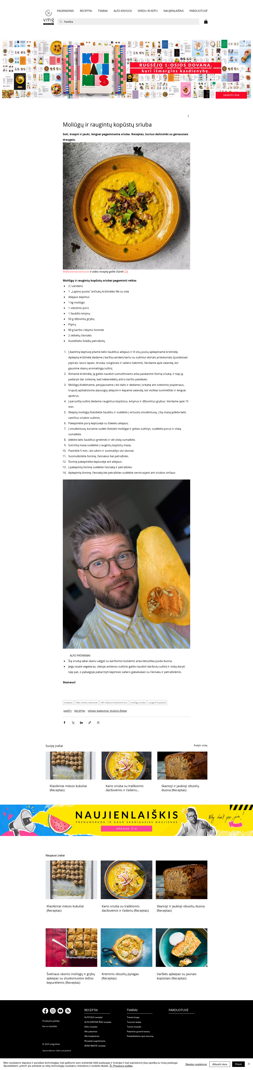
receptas (68, 702)
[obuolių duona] (182, 766)
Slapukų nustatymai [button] (196, 1064)
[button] (206, 21)
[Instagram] (53, 1011)
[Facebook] (45, 1011)
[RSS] (68, 1011)
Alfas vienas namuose (87, 702)
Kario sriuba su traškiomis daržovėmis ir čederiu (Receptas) (125, 788)
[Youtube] (60, 1011)
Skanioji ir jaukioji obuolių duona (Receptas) (180, 788)
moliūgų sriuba (138, 702)
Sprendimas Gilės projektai (56, 1050)
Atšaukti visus (219, 1064)
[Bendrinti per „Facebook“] (64, 722)
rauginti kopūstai (157, 702)
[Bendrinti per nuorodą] (89, 722)
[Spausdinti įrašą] (98, 722)
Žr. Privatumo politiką (121, 1065)
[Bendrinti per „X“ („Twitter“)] (73, 722)
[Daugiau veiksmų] (188, 116)
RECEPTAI (79, 710)
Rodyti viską (200, 745)
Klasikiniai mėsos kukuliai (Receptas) (68, 788)
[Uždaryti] (249, 1064)
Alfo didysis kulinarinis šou (114, 702)
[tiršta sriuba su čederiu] (127, 766)
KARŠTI (68, 710)
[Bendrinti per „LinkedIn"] (81, 722)
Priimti (238, 1064)
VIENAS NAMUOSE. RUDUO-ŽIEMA (107, 710)
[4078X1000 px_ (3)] (126, 69)
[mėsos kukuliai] (71, 766)
